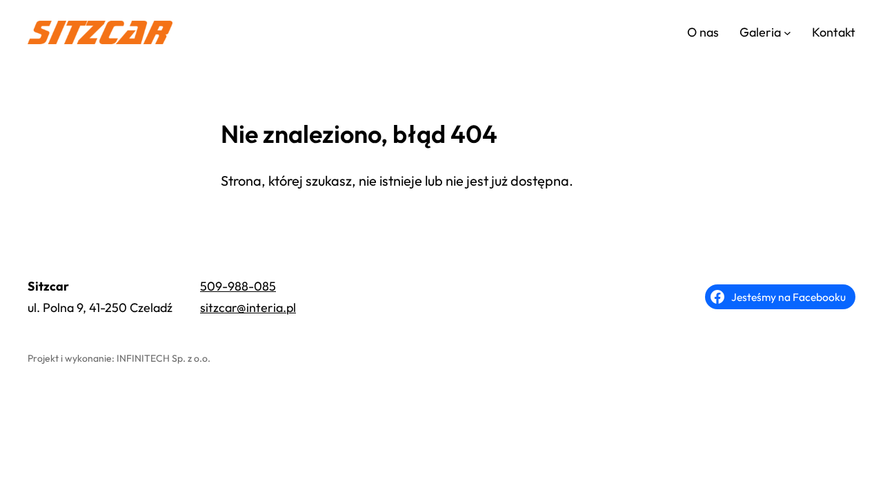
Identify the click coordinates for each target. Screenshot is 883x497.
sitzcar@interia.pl (248, 307)
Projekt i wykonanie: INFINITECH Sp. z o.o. (119, 358)
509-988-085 (238, 286)
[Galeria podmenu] (787, 33)
